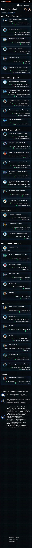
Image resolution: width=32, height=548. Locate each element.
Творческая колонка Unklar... (23, 383)
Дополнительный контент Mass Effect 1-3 (18, 172)
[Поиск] (29, 10)
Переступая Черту (26, 298)
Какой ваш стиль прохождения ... (23, 321)
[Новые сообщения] (25, 10)
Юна (8, 408)
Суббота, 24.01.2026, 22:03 (22, 136)
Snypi (8, 413)
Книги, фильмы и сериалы (16, 306)
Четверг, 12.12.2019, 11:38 (22, 61)
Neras (16, 411)
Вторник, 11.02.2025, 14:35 (22, 113)
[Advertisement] (16, 444)
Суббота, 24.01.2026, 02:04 (20, 329)
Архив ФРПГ (13, 293)
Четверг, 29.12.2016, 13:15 (21, 367)
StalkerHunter (18, 417)
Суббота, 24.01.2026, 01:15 (20, 156)
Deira (12, 408)
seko (23, 422)
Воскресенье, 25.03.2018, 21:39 (18, 381)
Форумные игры (13, 345)
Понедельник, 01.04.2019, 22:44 (17, 348)
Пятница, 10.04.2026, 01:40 (20, 84)
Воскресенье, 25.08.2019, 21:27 (21, 70)
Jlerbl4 (20, 410)
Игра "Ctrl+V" (27, 350)
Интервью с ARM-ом (25, 369)
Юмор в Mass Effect (15, 354)
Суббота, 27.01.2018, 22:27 (22, 42)
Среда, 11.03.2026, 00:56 (22, 32)
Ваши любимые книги (25, 312)
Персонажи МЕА (14, 58)
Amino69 (23, 407)
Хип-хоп (28, 331)
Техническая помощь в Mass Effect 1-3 (19, 101)
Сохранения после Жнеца (24, 115)
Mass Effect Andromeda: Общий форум (18, 20)
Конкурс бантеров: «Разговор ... (23, 229)
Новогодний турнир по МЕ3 (24, 205)
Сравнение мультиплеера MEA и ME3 (21, 72)
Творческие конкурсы (15, 223)
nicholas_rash (10, 414)
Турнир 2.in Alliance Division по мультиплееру (18, 201)
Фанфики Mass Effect (15, 214)
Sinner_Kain (10, 417)
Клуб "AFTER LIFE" (26, 279)
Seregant (22, 419)
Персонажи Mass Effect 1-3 (17, 143)
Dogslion (17, 416)
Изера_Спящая (24, 411)
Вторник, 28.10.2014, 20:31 (21, 203)
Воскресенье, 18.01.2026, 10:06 (19, 175)
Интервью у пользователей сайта (19, 364)
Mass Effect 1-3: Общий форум (18, 133)
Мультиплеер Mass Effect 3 (17, 191)
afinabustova (26, 403)
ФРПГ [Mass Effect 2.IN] (11, 243)
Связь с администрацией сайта (18, 81)
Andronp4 (21, 421)
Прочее (4, 374)
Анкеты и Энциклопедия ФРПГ (18, 254)
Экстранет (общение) (15, 264)
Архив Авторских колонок (16, 378)
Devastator (9, 411)
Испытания (27, 288)
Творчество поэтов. (26, 219)
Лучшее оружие (26, 196)
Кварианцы (27, 157)
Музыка (11, 326)
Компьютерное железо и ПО (17, 119)
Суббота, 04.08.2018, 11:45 (22, 277)
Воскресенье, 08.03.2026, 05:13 (19, 310)
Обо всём (5, 303)
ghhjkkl (22, 425)
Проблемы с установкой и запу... (23, 96)
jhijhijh (16, 419)
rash (25, 410)
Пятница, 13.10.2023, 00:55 (22, 338)
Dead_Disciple (10, 407)
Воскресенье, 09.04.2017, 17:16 (20, 236)
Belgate (18, 414)
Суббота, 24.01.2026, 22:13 (22, 103)
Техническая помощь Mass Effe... (23, 105)
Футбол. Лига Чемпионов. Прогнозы (22, 340)
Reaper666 (9, 419)
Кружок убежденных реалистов (23, 138)
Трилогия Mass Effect (10, 129)
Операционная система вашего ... (22, 124)
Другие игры (12, 316)
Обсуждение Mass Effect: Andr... (23, 24)
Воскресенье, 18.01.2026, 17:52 (19, 184)
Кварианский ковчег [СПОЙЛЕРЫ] (22, 34)
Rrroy (14, 410)
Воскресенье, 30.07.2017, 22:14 (22, 227)
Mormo (8, 421)
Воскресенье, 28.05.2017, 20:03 (20, 94)
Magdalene (18, 427)
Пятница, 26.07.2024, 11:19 (21, 194)
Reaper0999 (10, 422)
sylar (17, 407)
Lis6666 (25, 427)
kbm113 (21, 413)
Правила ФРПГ (13, 247)
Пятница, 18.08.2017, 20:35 (22, 51)
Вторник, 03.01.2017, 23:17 (21, 286)
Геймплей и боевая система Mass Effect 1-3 (19, 182)
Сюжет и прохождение (15, 29)
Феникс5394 (10, 416)
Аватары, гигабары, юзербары (18, 233)
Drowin (14, 421)
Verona (18, 424)
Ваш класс (27, 186)
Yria (18, 408)
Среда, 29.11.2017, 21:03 (23, 296)
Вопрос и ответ (26, 269)
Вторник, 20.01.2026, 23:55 (20, 146)
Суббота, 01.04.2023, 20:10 (22, 23)
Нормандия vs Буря (25, 44)
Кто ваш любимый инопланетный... (22, 148)
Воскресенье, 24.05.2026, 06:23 (19, 357)
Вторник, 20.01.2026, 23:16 (20, 123)
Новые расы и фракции (16, 48)
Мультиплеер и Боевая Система (18, 67)
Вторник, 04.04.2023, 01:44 (22, 267)
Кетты (28, 53)
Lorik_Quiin (9, 425)
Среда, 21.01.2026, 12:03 (21, 165)
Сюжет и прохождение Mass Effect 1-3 (19, 163)
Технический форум (10, 77)
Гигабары (28, 238)
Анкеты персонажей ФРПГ (24, 259)
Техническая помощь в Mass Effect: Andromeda (19, 91)
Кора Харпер (27, 63)
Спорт (11, 335)
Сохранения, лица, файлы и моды (19, 110)
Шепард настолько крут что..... (23, 359)
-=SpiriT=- (14, 413)
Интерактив (12, 283)
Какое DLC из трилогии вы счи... (23, 177)
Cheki (16, 425)
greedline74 (9, 427)
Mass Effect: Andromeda (11, 16)
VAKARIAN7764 (10, 424)
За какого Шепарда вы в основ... (23, 167)
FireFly (24, 414)
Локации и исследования (16, 38)
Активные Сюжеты (14, 274)
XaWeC (17, 422)
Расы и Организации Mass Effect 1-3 (19, 152)
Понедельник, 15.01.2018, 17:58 (21, 258)
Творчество (6, 210)
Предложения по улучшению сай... (22, 86)
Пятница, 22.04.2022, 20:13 (22, 217)
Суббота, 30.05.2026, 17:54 (20, 319)
